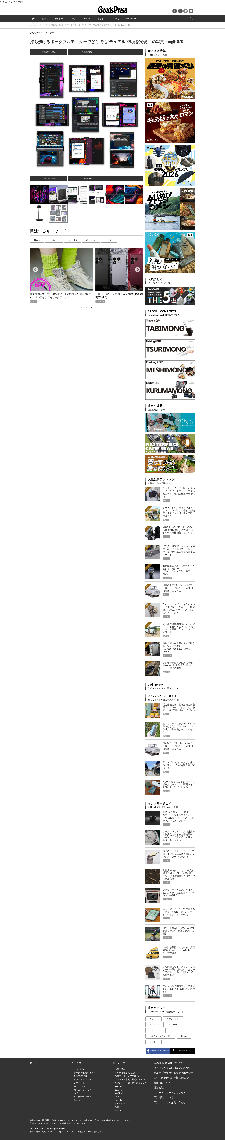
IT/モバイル (79, 1069)
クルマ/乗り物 (80, 1076)
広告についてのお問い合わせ (170, 1102)
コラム (73, 19)
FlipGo (37, 240)
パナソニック (173, 1019)
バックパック (155, 1030)
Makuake (173, 1024)
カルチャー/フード (83, 1096)
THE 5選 (119, 1086)
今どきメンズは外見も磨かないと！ (132, 1083)
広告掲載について (163, 1097)
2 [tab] (86, 307)
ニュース (44, 19)
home (33, 18)
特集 (117, 19)
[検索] (191, 18)
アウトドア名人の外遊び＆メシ (130, 1079)
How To (87, 19)
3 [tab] (91, 307)
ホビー (77, 1093)
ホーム (33, 25)
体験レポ (59, 19)
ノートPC (72, 240)
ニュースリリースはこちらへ (170, 1092)
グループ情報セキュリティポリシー (173, 1072)
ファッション (80, 1083)
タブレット (54, 240)
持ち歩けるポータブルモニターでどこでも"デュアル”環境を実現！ (80, 25)
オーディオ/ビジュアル (85, 1072)
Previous (34, 268)
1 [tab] (81, 307)
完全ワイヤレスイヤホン (160, 1036)
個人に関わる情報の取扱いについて (173, 1067)
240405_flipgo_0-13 (121, 25)
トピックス (103, 19)
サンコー (153, 1042)
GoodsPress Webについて (168, 1062)
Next (136, 268)
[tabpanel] (87, 275)
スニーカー (154, 1024)
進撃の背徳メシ (122, 1069)
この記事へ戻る (49, 52)
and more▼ (131, 19)
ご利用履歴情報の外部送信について (173, 1077)
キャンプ (153, 1019)
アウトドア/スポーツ (84, 1079)
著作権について (162, 1082)
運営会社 (159, 1087)
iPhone (184, 1036)
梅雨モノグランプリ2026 (127, 1076)
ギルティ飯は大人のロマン (128, 1072)
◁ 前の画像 (86, 52)
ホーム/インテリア (83, 1090)
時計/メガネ (79, 1086)
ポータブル (91, 240)
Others (77, 1100)
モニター (109, 240)
